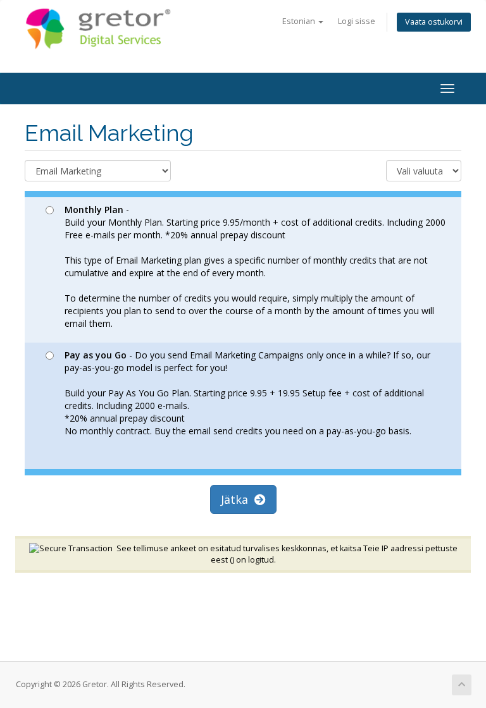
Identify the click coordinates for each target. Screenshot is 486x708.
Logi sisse (356, 21)
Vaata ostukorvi (434, 21)
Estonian (299, 21)
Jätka (237, 499)
